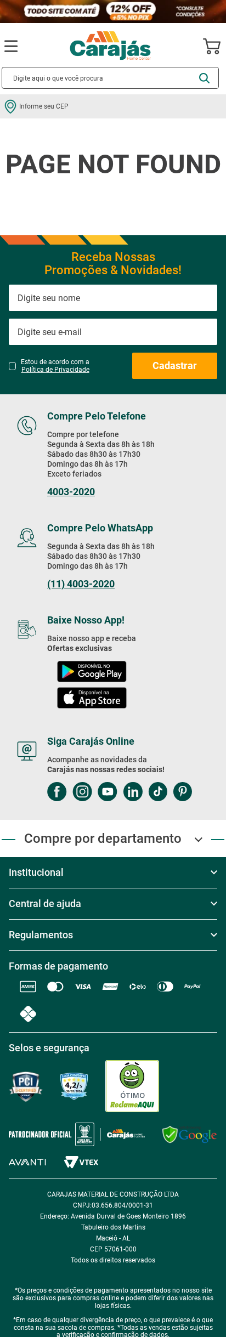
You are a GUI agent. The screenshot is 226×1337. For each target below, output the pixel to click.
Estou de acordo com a (55, 365)
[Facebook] (57, 792)
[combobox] (110, 78)
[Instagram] (82, 792)
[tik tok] (157, 792)
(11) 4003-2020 (81, 584)
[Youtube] (107, 792)
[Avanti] (27, 1162)
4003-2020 (71, 491)
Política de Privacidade (55, 369)
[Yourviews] (74, 1087)
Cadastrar (174, 365)
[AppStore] (92, 699)
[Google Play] (91, 672)
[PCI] (26, 1087)
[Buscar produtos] (204, 78)
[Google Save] (189, 1134)
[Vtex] (81, 1162)
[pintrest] (182, 792)
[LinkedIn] (133, 792)
